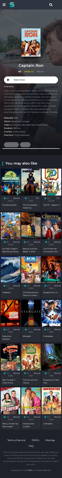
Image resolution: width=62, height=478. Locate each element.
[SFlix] (13, 4)
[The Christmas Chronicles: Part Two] (51, 225)
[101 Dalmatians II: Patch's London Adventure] (31, 269)
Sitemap (50, 440)
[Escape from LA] (51, 269)
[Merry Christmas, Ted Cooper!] (10, 400)
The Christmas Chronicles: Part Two (50, 251)
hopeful (25, 144)
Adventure (16, 121)
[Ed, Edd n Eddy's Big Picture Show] (10, 225)
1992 (16, 118)
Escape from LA (50, 292)
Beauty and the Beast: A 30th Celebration (30, 251)
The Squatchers (9, 205)
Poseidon (6, 292)
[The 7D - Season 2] (51, 182)
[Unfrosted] (51, 400)
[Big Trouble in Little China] (10, 357)
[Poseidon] (10, 269)
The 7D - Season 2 (51, 205)
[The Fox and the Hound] (31, 357)
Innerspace (48, 336)
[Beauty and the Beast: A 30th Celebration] (31, 225)
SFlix (30, 470)
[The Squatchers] (10, 182)
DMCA (35, 440)
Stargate (27, 336)
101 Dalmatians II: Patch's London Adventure (31, 295)
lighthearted (11, 144)
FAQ (31, 446)
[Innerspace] (51, 313)
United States (19, 131)
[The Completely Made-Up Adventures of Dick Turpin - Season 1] (31, 182)
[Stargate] (31, 313)
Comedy (25, 121)
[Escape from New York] (51, 357)
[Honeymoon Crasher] (31, 400)
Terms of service (16, 440)
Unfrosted (47, 423)
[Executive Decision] (10, 313)
